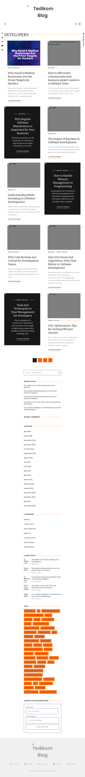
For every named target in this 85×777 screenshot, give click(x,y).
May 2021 (27, 501)
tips (35, 683)
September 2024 (30, 453)
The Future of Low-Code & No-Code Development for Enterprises (42, 403)
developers (39, 636)
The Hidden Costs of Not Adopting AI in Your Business (39, 386)
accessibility (30, 611)
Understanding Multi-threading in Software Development (21, 198)
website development (48, 692)
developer (28, 636)
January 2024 (29, 488)
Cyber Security (29, 524)
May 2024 (27, 471)
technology (48, 679)
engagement (45, 641)
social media (39, 666)
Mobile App (52, 134)
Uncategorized (13, 68)
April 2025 (27, 432)
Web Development (31, 692)
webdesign (29, 688)
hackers (28, 645)
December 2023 (29, 493)
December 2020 (30, 506)
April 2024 (27, 475)
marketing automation (33, 649)
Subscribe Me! (83, 40)
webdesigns (40, 688)
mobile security (41, 653)
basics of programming (33, 615)
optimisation (42, 658)
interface (47, 645)
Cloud (37, 619)
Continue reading (14, 101)
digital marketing (31, 641)
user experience (46, 683)
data (54, 632)
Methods (48, 649)
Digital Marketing (30, 529)
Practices (54, 658)
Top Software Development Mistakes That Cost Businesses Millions (40, 397)
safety (51, 662)
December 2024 (30, 440)
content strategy (31, 628)
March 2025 (28, 436)
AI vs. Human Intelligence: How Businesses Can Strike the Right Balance (42, 408)
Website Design (62, 170)
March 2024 (28, 480)
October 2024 (29, 449)
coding (27, 624)
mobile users (29, 658)
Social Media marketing (33, 670)
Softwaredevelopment (33, 679)
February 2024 (29, 484)
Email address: (31, 716)
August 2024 (28, 458)
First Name (29, 707)
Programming (30, 662)
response (41, 662)
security (28, 666)
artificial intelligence (51, 611)
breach (48, 615)
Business (51, 68)
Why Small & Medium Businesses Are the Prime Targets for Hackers (40, 392)
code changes (48, 619)
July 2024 (27, 462)
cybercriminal (30, 632)
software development (33, 675)
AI (38, 611)
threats (28, 683)
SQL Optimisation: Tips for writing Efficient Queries (62, 329)
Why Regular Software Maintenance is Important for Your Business (23, 126)
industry (38, 645)
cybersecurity (44, 632)
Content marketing (41, 624)
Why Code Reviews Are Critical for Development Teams (23, 261)
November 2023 (29, 497)
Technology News (30, 538)
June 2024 (27, 466)
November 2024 (29, 445)
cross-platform (47, 628)
